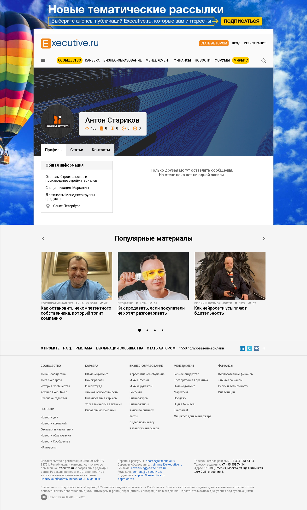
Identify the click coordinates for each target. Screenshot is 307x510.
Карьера (92, 60)
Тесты (134, 416)
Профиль (53, 150)
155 (93, 128)
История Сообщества (55, 386)
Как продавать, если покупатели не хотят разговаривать (151, 310)
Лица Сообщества (53, 374)
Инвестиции (226, 392)
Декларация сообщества (119, 348)
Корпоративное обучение (147, 374)
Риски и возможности (213, 303)
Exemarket (181, 410)
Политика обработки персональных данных (70, 479)
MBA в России (139, 380)
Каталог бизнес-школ (144, 428)
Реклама (84, 348)
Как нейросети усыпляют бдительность (220, 310)
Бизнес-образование (122, 60)
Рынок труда (93, 386)
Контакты (101, 150)
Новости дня (49, 417)
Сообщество (69, 60)
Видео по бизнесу (142, 422)
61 (155, 303)
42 (105, 303)
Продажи (125, 303)
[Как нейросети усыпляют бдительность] (230, 276)
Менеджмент (158, 60)
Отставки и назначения (57, 429)
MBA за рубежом (141, 386)
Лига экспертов (51, 380)
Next (263, 238)
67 (254, 303)
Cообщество (51, 365)
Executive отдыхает (54, 398)
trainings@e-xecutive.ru (166, 464)
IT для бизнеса (184, 404)
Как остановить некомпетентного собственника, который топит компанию (76, 313)
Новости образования (56, 435)
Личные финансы (230, 380)
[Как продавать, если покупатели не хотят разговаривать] (153, 276)
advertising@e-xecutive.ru (148, 468)
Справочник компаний (100, 410)
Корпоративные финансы (235, 374)
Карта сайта (126, 479)
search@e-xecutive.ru (160, 461)
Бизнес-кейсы (139, 404)
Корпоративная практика (62, 303)
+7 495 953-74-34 (242, 461)
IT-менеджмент (184, 386)
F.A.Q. (67, 348)
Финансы (182, 60)
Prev (43, 238)
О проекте (50, 348)
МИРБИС (241, 60)
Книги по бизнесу (142, 410)
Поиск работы (94, 380)
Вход (236, 43)
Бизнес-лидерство (186, 374)
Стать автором (214, 43)
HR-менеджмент (96, 374)
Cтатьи (76, 150)
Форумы (222, 60)
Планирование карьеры (101, 398)
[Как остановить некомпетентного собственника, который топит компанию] (77, 276)
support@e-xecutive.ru (150, 475)
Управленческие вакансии (103, 404)
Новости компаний (54, 423)
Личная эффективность (101, 392)
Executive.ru (66, 468)
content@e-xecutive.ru (147, 471)
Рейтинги (136, 392)
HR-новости (49, 447)
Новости (203, 60)
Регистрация (255, 43)
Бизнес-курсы (139, 398)
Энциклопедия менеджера (192, 416)
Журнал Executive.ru (54, 392)
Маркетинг (181, 392)
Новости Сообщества (55, 441)
